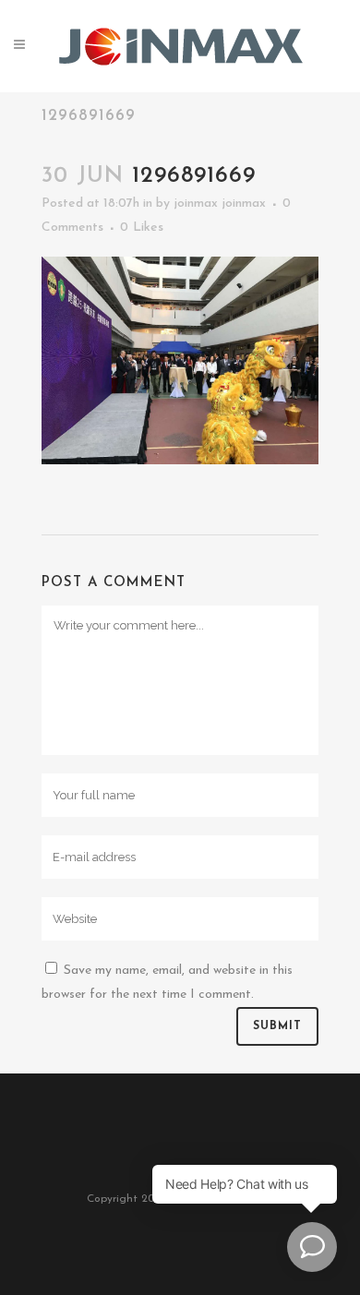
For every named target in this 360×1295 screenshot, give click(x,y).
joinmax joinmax (220, 203)
